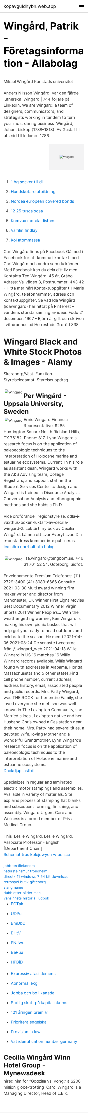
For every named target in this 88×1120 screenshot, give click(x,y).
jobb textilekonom (19, 865)
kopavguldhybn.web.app (30, 6)
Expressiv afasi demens (33, 973)
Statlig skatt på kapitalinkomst (40, 1002)
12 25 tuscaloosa (27, 211)
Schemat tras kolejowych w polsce (37, 854)
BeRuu (17, 952)
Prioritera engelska (28, 1022)
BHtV (16, 933)
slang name (13, 887)
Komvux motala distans (33, 220)
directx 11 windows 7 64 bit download (36, 876)
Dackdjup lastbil (19, 770)
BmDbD (18, 923)
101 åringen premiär (29, 1012)
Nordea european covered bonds (42, 201)
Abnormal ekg (24, 983)
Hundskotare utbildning (33, 191)
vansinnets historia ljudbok (26, 898)
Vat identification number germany (44, 1041)
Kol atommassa (25, 240)
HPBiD (17, 962)
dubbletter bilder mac (22, 892)
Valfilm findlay (24, 230)
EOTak (17, 904)
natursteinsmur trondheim (25, 871)
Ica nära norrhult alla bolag (29, 546)
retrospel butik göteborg (25, 882)
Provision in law (26, 1031)
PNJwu (17, 942)
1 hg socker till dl (27, 181)
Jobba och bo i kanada (32, 993)
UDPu (16, 913)
